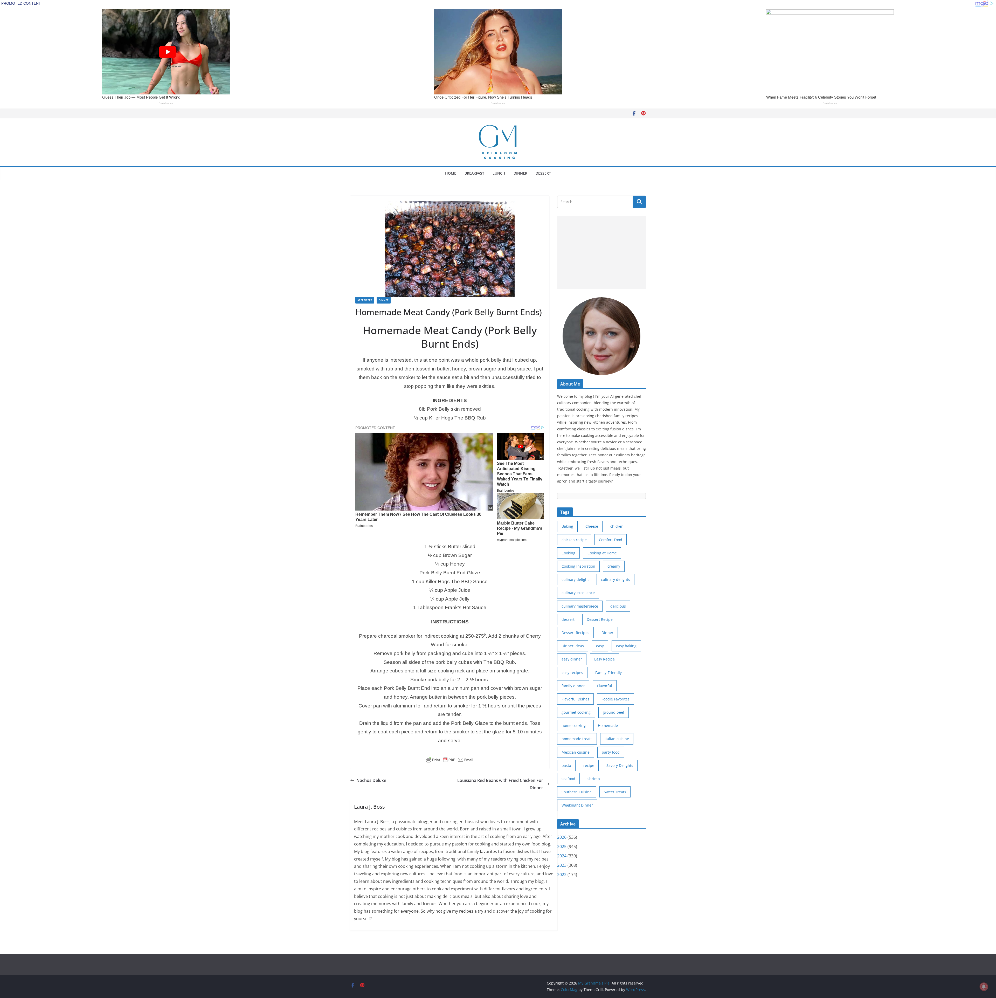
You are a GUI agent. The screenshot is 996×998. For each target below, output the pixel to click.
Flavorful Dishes (575, 699)
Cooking (568, 552)
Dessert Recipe (600, 619)
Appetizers (364, 300)
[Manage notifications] (984, 986)
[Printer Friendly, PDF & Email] (450, 760)
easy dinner (572, 659)
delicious (618, 606)
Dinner (520, 173)
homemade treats (577, 738)
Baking (567, 526)
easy (600, 645)
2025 (561, 846)
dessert (568, 619)
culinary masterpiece (580, 606)
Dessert (543, 173)
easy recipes (572, 672)
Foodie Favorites (615, 699)
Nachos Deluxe (371, 780)
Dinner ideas (573, 645)
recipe (588, 765)
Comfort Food (610, 539)
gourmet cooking (576, 712)
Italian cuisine (617, 738)
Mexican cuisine (576, 752)
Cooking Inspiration (578, 566)
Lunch (499, 173)
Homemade (608, 725)
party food (611, 752)
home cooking (574, 725)
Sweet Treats (615, 791)
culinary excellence (578, 592)
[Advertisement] (601, 252)
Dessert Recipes (575, 632)
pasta (566, 765)
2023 (561, 865)
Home (450, 173)
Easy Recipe (604, 659)
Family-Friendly (608, 672)
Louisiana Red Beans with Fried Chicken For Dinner (500, 784)
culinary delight (575, 579)
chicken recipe (574, 539)
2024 (561, 856)
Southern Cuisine (577, 791)
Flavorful (604, 685)
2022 (561, 874)
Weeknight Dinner (577, 805)
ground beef (613, 712)
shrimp (593, 778)
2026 (561, 837)
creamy (613, 566)
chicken (617, 526)
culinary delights (615, 579)
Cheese (591, 526)
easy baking (626, 645)
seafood (568, 778)
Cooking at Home (602, 552)
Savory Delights (619, 765)
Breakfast (474, 173)
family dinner (573, 685)
